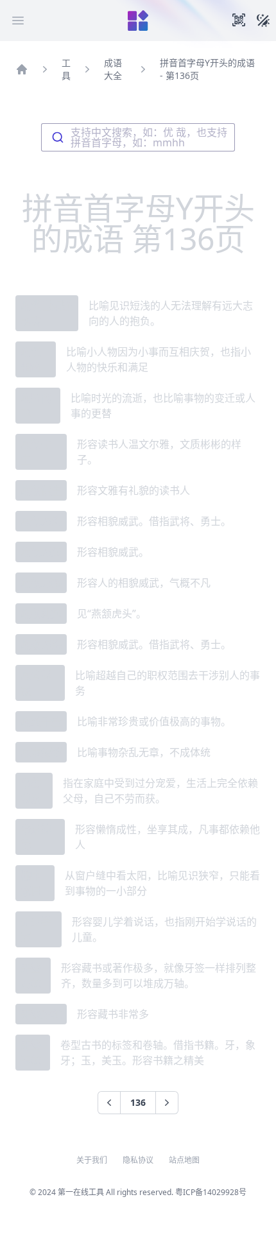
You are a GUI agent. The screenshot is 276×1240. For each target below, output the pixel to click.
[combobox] (138, 137)
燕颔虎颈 (41, 583)
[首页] (21, 69)
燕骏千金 (41, 721)
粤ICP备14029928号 (210, 1192)
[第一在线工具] (138, 20)
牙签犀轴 (41, 1014)
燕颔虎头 (41, 521)
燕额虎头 (41, 644)
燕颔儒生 (41, 490)
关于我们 (91, 1160)
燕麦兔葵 (41, 752)
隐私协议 (138, 1160)
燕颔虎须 (41, 552)
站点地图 (184, 1160)
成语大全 (113, 69)
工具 (66, 69)
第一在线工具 (81, 1192)
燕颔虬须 (41, 614)
